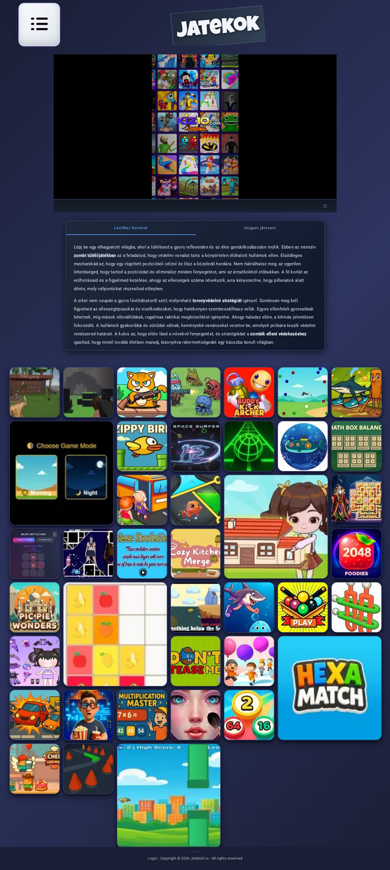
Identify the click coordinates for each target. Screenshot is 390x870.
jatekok (218, 29)
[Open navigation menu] (39, 23)
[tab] (131, 228)
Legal (152, 858)
